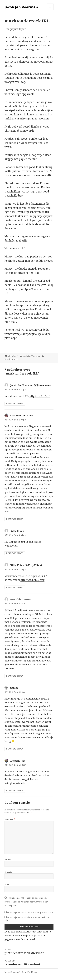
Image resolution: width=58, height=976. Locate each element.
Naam (8, 859)
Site (7, 884)
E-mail (8, 872)
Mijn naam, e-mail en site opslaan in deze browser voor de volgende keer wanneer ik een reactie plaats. (26, 902)
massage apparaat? (22, 94)
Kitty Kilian (17, 530)
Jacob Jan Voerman (21, 7)
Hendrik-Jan (17, 760)
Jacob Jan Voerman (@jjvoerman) (30, 385)
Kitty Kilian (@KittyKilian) (26, 565)
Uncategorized (11, 359)
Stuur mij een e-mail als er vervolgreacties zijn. (30, 912)
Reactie (10, 819)
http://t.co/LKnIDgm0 (32, 579)
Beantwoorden (15, 403)
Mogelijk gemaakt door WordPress (21, 972)
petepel (14, 687)
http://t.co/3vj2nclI (39, 396)
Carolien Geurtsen (21, 415)
